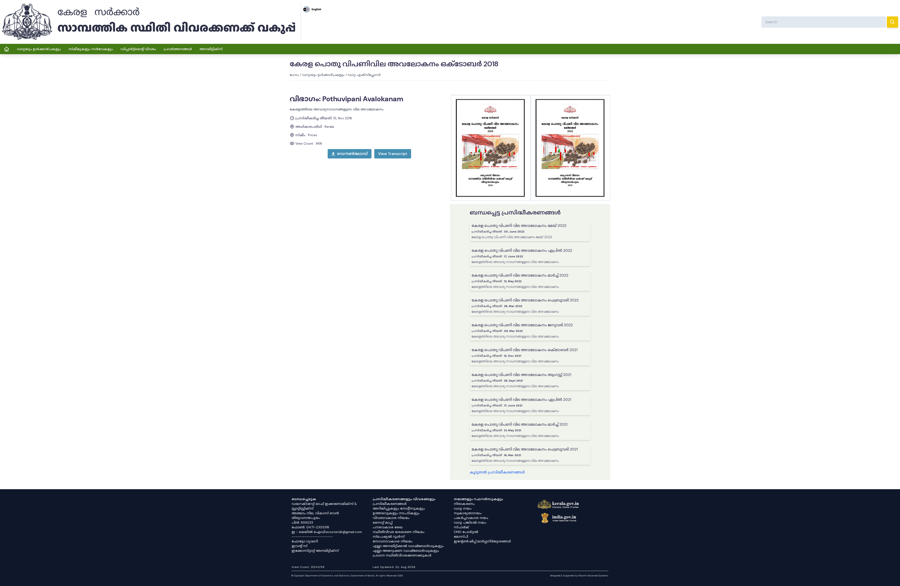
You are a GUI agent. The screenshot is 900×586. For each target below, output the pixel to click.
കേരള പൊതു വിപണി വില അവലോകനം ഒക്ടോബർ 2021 (525, 349)
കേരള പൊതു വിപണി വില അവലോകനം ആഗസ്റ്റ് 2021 (521, 374)
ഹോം (294, 75)
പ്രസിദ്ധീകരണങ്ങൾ (390, 504)
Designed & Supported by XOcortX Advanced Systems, (579, 575)
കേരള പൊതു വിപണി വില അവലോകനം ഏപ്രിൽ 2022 (522, 250)
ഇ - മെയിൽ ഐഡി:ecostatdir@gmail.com (327, 532)
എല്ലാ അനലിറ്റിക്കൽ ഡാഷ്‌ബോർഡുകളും (408, 546)
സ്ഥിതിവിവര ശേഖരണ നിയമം (398, 532)
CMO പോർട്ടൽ (466, 532)
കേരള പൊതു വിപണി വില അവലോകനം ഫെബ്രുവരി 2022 (525, 300)
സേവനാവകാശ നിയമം (392, 541)
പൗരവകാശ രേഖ (388, 527)
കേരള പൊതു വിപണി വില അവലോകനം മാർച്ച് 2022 (520, 275)
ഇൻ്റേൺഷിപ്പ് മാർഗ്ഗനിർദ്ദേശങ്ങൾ (482, 541)
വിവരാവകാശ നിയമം (391, 518)
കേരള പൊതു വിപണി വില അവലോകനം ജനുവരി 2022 (522, 325)
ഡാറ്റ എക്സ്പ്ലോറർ (364, 75)
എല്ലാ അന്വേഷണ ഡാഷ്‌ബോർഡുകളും (406, 550)
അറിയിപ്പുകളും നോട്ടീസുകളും (399, 508)
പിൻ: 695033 (302, 522)
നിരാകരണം (464, 504)
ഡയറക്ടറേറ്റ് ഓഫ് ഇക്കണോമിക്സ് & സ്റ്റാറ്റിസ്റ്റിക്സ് (324, 506)
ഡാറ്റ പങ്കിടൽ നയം (470, 522)
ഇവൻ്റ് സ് (299, 546)
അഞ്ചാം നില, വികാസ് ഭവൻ (315, 513)
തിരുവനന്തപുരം (306, 518)
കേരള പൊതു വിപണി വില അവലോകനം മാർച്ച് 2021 (519, 424)
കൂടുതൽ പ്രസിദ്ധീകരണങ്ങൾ (497, 472)
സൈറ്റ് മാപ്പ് (382, 522)
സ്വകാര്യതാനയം (468, 513)
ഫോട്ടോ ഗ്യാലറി (305, 541)
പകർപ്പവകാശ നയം (471, 518)
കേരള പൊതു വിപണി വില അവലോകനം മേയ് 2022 (519, 225)
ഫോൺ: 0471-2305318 (310, 527)
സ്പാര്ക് (461, 527)
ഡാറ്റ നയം (463, 508)
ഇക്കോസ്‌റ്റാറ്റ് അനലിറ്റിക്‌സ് (315, 550)
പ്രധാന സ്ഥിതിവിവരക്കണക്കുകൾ (402, 555)
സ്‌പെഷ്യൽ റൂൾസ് (389, 536)
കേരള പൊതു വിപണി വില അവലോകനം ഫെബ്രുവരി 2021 (525, 449)
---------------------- (312, 536)
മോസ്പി (461, 536)
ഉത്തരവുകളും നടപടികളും (396, 513)
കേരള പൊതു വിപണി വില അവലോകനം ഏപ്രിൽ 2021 (521, 399)
